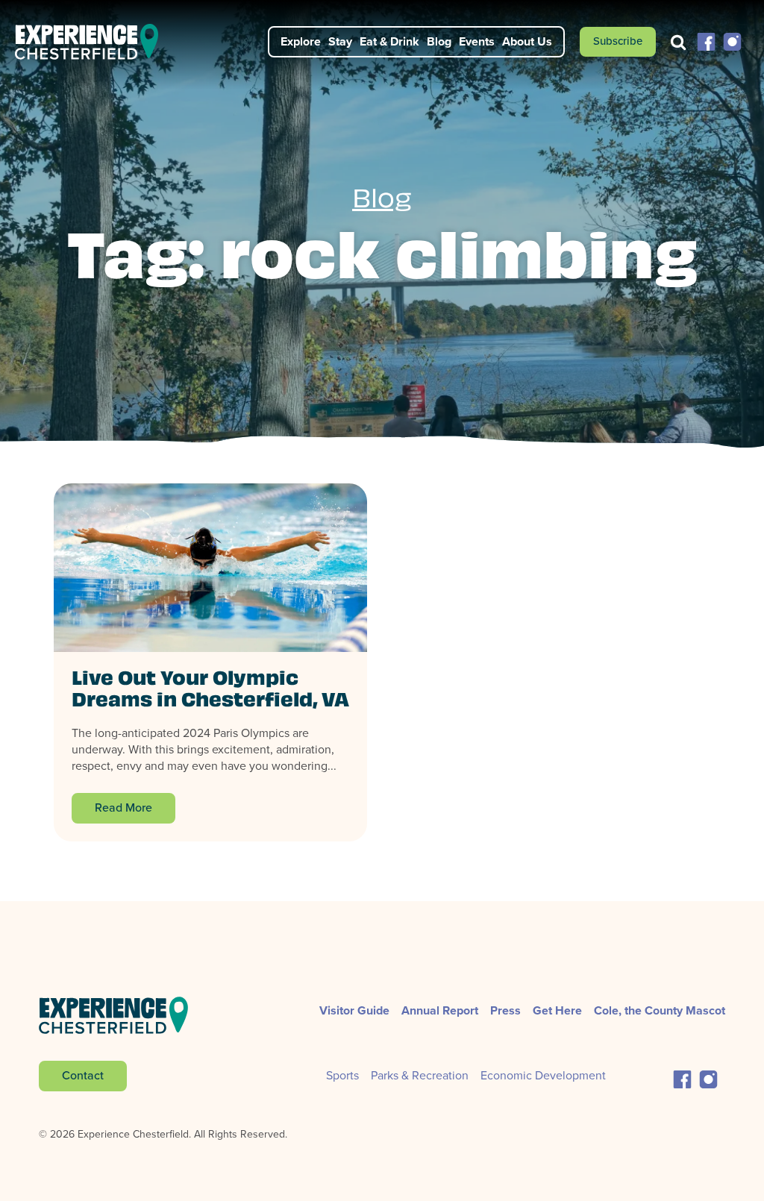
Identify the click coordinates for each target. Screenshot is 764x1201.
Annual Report (439, 1010)
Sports (342, 1075)
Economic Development (543, 1075)
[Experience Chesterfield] (95, 42)
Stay (340, 41)
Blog (439, 41)
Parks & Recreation (420, 1075)
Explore (301, 41)
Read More (123, 807)
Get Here (557, 1010)
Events (477, 41)
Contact (83, 1075)
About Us (527, 41)
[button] (706, 40)
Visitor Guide (354, 1010)
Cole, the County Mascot (659, 1010)
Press (505, 1010)
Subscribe (617, 41)
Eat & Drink (389, 41)
